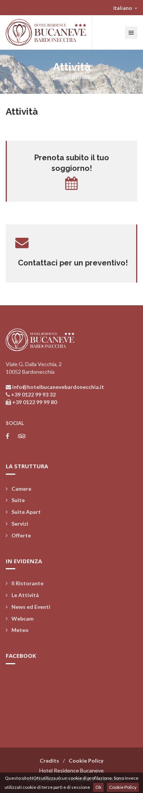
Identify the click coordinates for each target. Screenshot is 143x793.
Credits (49, 760)
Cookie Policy (123, 787)
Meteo (20, 630)
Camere (21, 488)
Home (60, 77)
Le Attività (25, 595)
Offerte (21, 535)
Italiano (123, 8)
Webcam (22, 618)
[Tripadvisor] (22, 436)
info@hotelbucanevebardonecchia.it (58, 387)
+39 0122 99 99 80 (34, 402)
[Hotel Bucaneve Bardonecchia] (46, 32)
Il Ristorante (27, 583)
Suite (18, 500)
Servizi (19, 523)
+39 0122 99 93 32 (33, 394)
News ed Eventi (30, 606)
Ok (98, 787)
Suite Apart (26, 512)
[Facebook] (7, 436)
